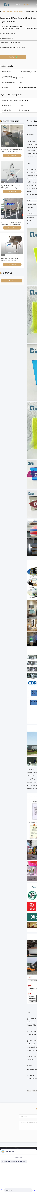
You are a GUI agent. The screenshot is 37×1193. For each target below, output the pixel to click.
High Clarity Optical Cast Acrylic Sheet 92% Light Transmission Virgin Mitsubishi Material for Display (11, 187)
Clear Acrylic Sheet (18, 11)
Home (18, 4)
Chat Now (12, 57)
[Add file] (2, 1190)
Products (27, 4)
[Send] (34, 1190)
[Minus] (35, 1152)
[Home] (7, 4)
